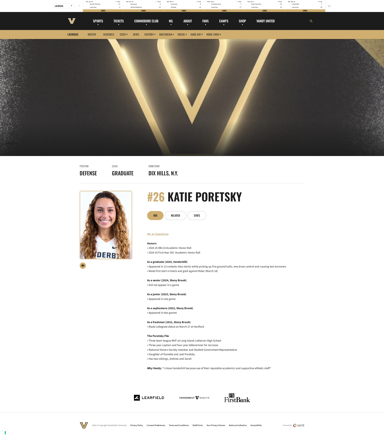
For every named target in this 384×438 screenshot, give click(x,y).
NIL (171, 20)
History (149, 34)
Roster (92, 34)
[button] (329, 6)
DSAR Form (198, 425)
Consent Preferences (156, 425)
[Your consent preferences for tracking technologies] (5, 433)
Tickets (119, 20)
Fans (205, 20)
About (187, 20)
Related (175, 215)
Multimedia (165, 34)
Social (181, 34)
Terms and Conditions (179, 425)
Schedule (108, 34)
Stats (123, 34)
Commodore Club (146, 20)
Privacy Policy (136, 425)
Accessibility (256, 425)
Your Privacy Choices (216, 425)
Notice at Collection (238, 425)
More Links (212, 34)
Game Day (195, 34)
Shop (242, 20)
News (136, 34)
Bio (155, 215)
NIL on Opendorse (157, 234)
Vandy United (265, 20)
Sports (98, 20)
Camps (223, 20)
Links (103, 10)
